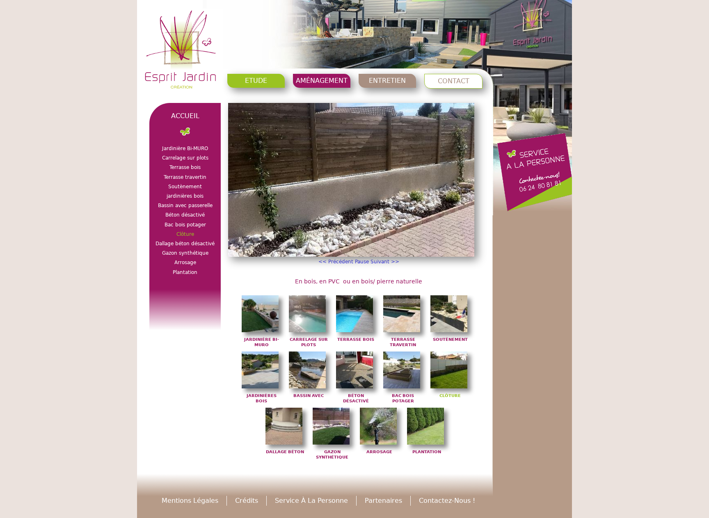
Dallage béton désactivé (185, 243)
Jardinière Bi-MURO (185, 148)
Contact (453, 81)
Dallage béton (285, 452)
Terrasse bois (355, 339)
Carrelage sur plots (185, 158)
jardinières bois (185, 196)
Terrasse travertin (185, 177)
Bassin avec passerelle (185, 205)
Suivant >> (385, 262)
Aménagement (322, 80)
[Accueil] (182, 52)
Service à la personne (311, 500)
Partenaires (383, 500)
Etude (256, 80)
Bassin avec (308, 395)
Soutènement (450, 339)
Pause (362, 262)
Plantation (426, 452)
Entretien (387, 80)
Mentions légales (190, 500)
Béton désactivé (185, 215)
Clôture (450, 395)
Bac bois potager (185, 225)
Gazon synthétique (185, 253)
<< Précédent (335, 262)
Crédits (246, 500)
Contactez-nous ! (447, 500)
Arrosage (379, 452)
